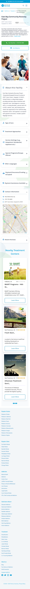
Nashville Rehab (5, 449)
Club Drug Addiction (6, 523)
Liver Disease (4, 486)
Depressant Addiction (6, 506)
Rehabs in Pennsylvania (6, 433)
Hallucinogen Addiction (6, 513)
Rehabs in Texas (5, 421)
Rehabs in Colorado (6, 426)
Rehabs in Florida (5, 414)
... (16, 36)
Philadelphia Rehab (5, 453)
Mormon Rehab (5, 548)
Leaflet (25, 232)
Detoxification (4, 534)
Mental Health (4, 474)
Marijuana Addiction (6, 516)
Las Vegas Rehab (5, 456)
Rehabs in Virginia (5, 435)
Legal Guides (4, 490)
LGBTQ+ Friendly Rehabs (7, 481)
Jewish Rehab (4, 544)
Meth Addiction (4, 520)
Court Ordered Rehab (6, 493)
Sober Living (4, 539)
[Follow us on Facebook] (2, 575)
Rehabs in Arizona (5, 423)
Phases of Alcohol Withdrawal (8, 483)
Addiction (4, 471)
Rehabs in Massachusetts (7, 428)
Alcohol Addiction (5, 509)
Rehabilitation (4, 537)
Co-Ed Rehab (4, 541)
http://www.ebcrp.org (10, 196)
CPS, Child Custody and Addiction (9, 495)
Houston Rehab (5, 451)
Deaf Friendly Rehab (6, 553)
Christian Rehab (5, 546)
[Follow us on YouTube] (11, 575)
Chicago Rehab (5, 465)
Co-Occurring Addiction (6, 555)
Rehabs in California (6, 416)
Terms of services (14, 583)
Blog (2, 564)
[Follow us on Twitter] (5, 575)
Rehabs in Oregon (5, 430)
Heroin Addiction (5, 525)
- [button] (4, 208)
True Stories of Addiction (7, 567)
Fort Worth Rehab (5, 444)
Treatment (4, 531)
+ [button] (4, 206)
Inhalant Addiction (5, 518)
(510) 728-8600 (8, 199)
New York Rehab (5, 460)
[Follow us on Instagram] (8, 575)
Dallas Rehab (4, 446)
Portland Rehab (5, 463)
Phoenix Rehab (5, 458)
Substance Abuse (6, 501)
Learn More (15, 300)
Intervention (4, 488)
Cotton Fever (4, 479)
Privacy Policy (22, 583)
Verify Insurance (5, 569)
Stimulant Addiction (5, 504)
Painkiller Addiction (5, 511)
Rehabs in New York (5, 419)
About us (3, 561)
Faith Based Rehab (5, 551)
